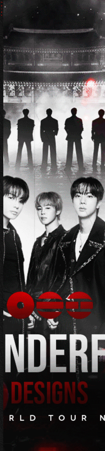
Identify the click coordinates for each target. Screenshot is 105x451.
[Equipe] (1, 15)
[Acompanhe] (1, 12)
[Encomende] (1, 9)
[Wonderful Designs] (2, 2)
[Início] (1, 6)
